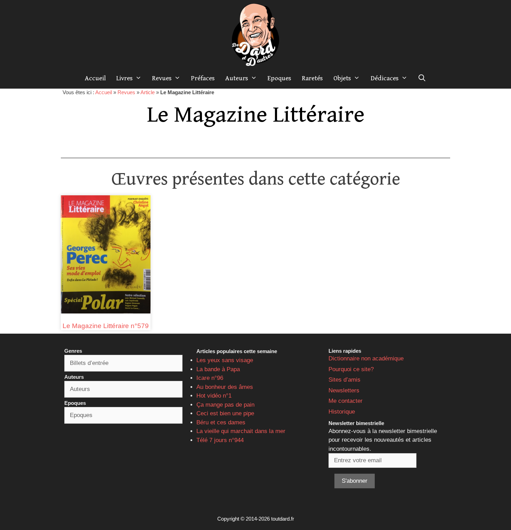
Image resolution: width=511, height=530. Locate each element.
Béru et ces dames (220, 422)
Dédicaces (385, 78)
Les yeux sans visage (224, 360)
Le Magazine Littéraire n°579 (106, 325)
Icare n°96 (209, 378)
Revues (162, 78)
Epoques (279, 78)
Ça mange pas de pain (225, 404)
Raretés (312, 78)
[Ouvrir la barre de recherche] (422, 78)
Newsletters (343, 390)
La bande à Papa (218, 369)
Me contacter (345, 401)
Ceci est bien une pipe (225, 413)
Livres (124, 78)
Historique (341, 411)
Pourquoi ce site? (351, 369)
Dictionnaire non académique (366, 358)
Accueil (95, 78)
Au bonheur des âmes (224, 387)
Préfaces (203, 78)
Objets (342, 78)
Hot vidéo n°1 (214, 395)
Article (147, 92)
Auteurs (236, 78)
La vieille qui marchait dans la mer (240, 431)
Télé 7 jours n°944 (220, 440)
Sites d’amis (344, 379)
